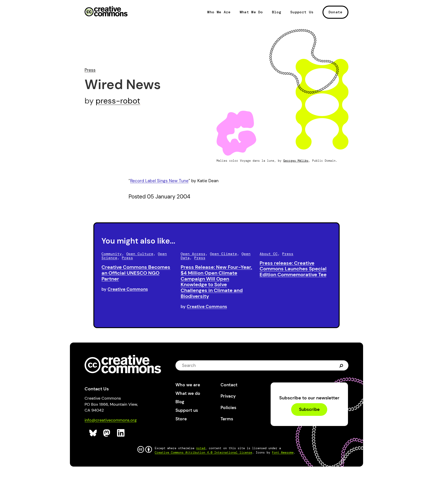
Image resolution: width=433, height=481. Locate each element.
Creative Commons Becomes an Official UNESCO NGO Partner (135, 273)
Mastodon (107, 433)
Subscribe (309, 409)
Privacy (228, 396)
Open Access (193, 253)
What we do (187, 393)
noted (200, 448)
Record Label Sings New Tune (159, 181)
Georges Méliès (296, 161)
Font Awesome (283, 452)
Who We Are (218, 12)
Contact (229, 385)
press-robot (118, 101)
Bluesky (93, 433)
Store (181, 419)
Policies (228, 407)
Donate (336, 12)
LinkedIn (121, 433)
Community (111, 253)
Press (90, 70)
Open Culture (139, 253)
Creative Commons (106, 11)
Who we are (187, 385)
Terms (227, 419)
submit (341, 365)
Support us (186, 410)
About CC (269, 253)
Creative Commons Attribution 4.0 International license (203, 452)
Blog (276, 12)
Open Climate (223, 253)
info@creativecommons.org (111, 420)
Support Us (301, 12)
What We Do (251, 12)
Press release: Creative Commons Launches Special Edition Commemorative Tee (293, 269)
